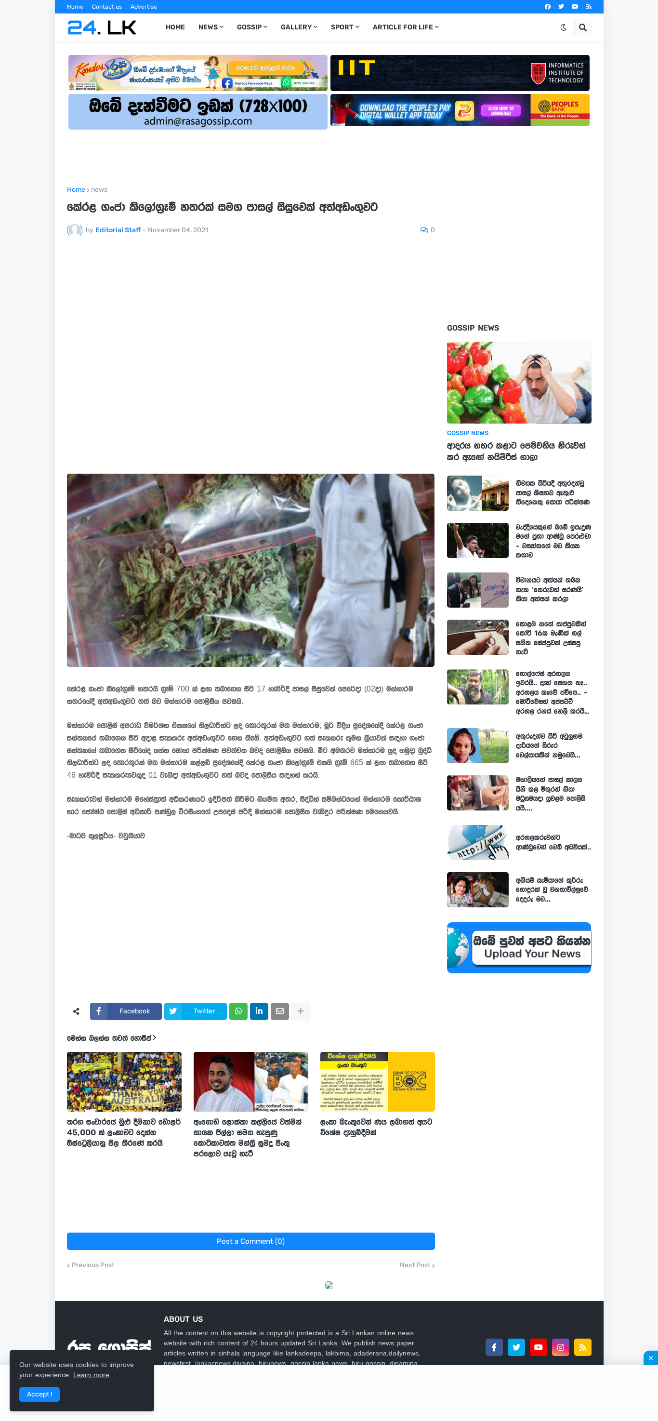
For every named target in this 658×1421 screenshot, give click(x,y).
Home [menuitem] (175, 27)
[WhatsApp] (238, 1011)
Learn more (91, 1375)
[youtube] (575, 6)
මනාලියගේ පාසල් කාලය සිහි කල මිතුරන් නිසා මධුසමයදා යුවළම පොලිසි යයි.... (550, 794)
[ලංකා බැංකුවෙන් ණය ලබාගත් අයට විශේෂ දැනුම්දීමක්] (377, 1082)
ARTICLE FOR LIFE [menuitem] (403, 27)
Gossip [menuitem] (249, 27)
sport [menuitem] (342, 27)
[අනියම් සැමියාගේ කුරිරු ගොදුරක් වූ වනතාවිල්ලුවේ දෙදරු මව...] (478, 889)
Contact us (107, 6)
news (99, 189)
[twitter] (561, 6)
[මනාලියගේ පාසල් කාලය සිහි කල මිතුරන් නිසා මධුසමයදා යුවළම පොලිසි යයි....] (478, 792)
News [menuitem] (208, 27)
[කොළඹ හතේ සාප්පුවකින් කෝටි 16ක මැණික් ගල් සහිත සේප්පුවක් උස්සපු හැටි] (478, 637)
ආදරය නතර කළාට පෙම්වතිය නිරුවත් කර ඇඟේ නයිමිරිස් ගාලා (516, 451)
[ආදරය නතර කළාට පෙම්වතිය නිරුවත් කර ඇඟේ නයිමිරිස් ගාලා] (519, 383)
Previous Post (93, 1265)
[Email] (280, 1011)
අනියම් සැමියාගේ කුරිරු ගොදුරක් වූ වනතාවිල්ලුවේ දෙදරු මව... (552, 890)
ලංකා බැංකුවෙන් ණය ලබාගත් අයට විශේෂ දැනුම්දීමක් (376, 1127)
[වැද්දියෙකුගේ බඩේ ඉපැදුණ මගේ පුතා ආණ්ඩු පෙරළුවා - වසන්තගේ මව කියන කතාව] (478, 540)
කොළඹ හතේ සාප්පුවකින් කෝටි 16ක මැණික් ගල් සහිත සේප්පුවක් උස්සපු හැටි (551, 638)
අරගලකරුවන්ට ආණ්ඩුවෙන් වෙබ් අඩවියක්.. (553, 842)
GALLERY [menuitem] (296, 27)
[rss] (589, 6)
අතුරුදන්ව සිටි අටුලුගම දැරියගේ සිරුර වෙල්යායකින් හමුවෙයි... (549, 745)
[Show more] (300, 1011)
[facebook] (548, 6)
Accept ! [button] (39, 1394)
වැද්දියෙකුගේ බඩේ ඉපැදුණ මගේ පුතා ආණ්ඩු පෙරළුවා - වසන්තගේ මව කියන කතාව (553, 541)
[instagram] (560, 1347)
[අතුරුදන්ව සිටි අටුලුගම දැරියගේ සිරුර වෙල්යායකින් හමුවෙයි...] (478, 745)
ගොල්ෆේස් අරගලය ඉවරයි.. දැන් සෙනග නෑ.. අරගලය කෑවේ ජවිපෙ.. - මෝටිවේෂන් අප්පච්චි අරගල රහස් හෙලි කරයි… (553, 692)
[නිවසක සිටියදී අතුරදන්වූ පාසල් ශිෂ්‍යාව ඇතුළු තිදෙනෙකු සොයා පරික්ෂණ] (478, 493)
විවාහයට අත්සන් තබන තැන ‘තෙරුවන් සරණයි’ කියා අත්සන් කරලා (549, 589)
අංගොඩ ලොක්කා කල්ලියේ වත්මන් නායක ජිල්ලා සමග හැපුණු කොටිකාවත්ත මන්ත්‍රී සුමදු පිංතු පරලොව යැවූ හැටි (248, 1137)
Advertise (144, 6)
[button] (563, 27)
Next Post (415, 1265)
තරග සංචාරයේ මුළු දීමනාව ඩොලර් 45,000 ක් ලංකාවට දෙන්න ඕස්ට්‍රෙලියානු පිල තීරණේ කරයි (124, 1132)
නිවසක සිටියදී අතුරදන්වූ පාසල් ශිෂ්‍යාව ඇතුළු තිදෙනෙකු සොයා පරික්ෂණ (553, 492)
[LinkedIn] (259, 1011)
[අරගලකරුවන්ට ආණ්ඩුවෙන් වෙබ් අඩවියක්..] (478, 842)
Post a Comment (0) (251, 1241)
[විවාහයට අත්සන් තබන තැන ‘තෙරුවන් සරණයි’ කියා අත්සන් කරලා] (478, 590)
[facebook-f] (494, 1347)
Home (75, 6)
